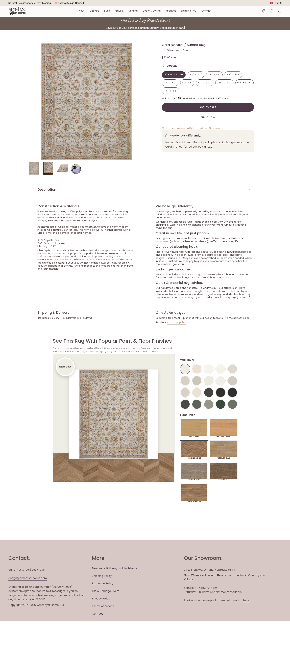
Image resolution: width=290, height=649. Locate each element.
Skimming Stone (185, 392)
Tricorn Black (232, 392)
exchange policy (176, 322)
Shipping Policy (102, 576)
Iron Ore (209, 392)
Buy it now (208, 117)
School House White (197, 392)
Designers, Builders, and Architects (114, 568)
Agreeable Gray (232, 381)
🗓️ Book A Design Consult (69, 3)
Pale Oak (232, 369)
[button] (81, 11)
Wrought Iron (185, 404)
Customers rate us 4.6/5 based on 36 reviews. (192, 128)
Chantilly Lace (209, 369)
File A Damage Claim (105, 591)
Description (46, 189)
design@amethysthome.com (27, 578)
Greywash (194, 478)
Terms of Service (103, 606)
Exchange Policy (102, 583)
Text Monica (43, 3)
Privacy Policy (101, 598)
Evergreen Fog (209, 404)
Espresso (224, 478)
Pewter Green (197, 404)
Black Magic (220, 392)
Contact (97, 614)
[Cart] (279, 11)
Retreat (232, 404)
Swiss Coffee (197, 369)
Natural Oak (223, 435)
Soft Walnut (194, 500)
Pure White (220, 381)
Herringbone (194, 457)
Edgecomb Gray (185, 381)
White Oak (194, 435)
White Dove (185, 369)
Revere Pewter (197, 381)
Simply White (220, 369)
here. (246, 600)
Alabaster (209, 381)
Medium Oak (223, 457)
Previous (27, 101)
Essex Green (220, 404)
